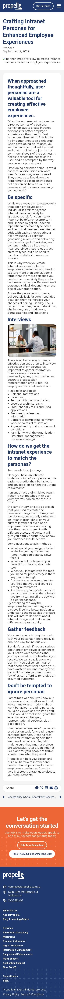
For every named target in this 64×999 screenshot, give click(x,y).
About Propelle (11, 915)
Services (8, 928)
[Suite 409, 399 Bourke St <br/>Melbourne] (5, 892)
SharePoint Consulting (15, 932)
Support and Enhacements (18, 954)
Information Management (17, 949)
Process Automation (14, 941)
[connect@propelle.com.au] (5, 887)
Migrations (9, 936)
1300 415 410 (15, 900)
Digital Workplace (13, 945)
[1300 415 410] (5, 900)
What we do (10, 910)
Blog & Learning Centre (16, 919)
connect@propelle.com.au (24, 886)
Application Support (14, 963)
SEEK (6, 980)
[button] (37, 788)
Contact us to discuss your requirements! (31, 773)
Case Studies (10, 976)
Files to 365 (9, 967)
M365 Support (10, 958)
